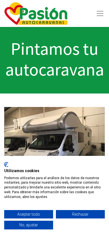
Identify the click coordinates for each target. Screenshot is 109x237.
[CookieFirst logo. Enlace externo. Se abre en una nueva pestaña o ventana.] (6, 164)
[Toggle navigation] (100, 13)
